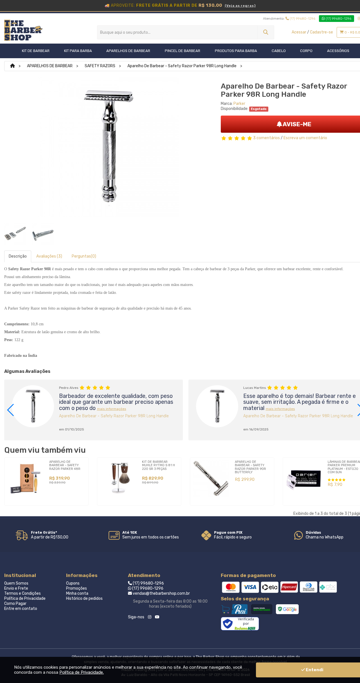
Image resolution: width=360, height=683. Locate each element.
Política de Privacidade (25, 598)
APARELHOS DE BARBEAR (128, 51)
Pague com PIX (228, 532)
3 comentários (266, 138)
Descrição (18, 256)
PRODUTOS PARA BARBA (236, 51)
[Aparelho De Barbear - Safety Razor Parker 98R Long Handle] (15, 234)
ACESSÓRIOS (338, 51)
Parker (239, 103)
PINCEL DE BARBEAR (182, 51)
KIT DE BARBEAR (36, 51)
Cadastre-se (321, 32)
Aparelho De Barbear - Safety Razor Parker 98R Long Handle (182, 66)
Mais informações (111, 409)
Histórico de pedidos (84, 598)
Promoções (76, 588)
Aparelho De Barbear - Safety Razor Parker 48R (64, 465)
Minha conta (77, 593)
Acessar (299, 32)
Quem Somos (16, 583)
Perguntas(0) (84, 256)
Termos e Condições (22, 593)
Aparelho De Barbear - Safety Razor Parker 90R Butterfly (250, 467)
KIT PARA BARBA (78, 51)
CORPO (306, 51)
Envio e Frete (16, 588)
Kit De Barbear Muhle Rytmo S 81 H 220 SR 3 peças (158, 465)
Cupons (73, 583)
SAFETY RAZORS (100, 66)
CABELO (279, 51)
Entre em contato (20, 608)
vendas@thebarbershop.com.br (161, 593)
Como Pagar (15, 603)
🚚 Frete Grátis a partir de (180, 5)
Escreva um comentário (305, 138)
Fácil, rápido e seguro (233, 537)
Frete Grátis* (44, 532)
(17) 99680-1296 (302, 19)
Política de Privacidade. (81, 672)
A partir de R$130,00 (49, 537)
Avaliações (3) (49, 256)
